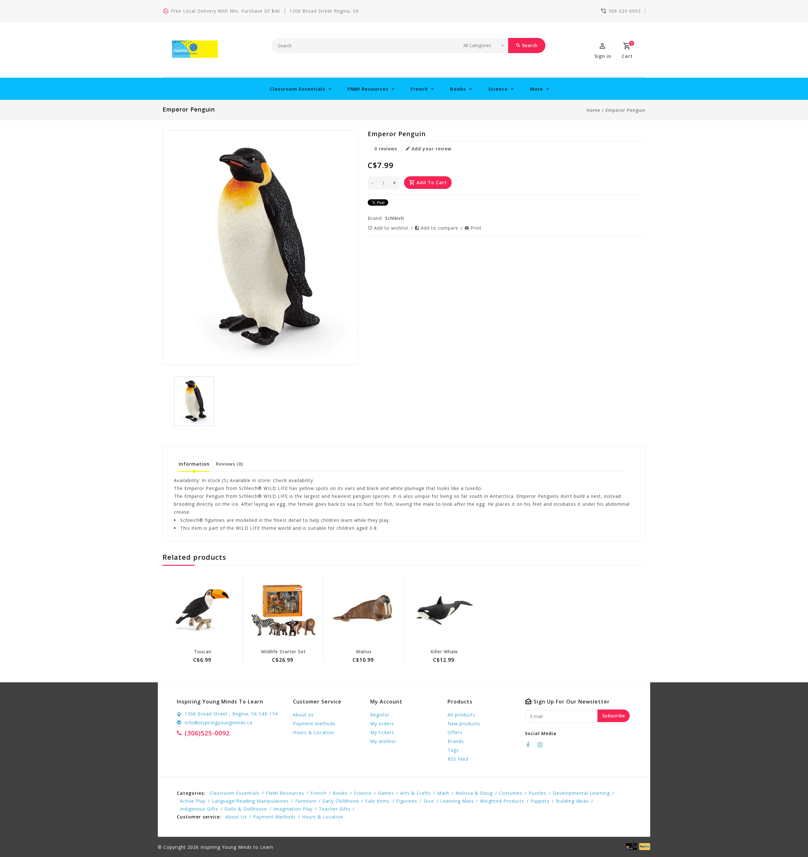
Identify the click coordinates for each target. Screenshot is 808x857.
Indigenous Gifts (199, 809)
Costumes (510, 793)
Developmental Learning (581, 793)
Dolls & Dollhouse (245, 809)
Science (498, 89)
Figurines (406, 801)
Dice (429, 801)
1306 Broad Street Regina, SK (324, 11)
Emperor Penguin (625, 110)
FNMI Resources (368, 89)
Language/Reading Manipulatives (250, 801)
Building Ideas (572, 801)
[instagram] (542, 745)
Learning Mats (457, 801)
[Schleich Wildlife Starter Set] (283, 610)
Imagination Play (292, 809)
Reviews (229, 464)
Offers (455, 732)
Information (194, 464)
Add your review (431, 149)
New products (464, 724)
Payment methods (314, 724)
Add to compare (440, 228)
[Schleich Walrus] (363, 610)
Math (443, 793)
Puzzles (537, 793)
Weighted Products (502, 801)
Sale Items (377, 801)
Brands (456, 741)
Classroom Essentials (297, 89)
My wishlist (383, 741)
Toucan (202, 652)
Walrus (364, 652)
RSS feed (458, 759)
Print (476, 228)
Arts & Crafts (415, 793)
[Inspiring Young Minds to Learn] (195, 49)
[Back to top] (789, 838)
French (419, 89)
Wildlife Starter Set (283, 652)
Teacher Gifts (334, 809)
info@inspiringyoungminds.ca (218, 723)
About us (303, 715)
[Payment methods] (643, 846)
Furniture (305, 801)
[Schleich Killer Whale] (444, 610)
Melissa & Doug (474, 793)
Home (593, 110)
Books (458, 89)
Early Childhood (341, 801)
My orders (382, 724)
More (536, 89)
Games (386, 793)
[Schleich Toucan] (202, 610)
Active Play (192, 801)
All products (461, 715)
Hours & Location (313, 732)
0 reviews (385, 149)
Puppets (540, 801)
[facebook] (530, 745)
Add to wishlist (392, 228)
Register (379, 715)
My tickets (382, 732)
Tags (453, 750)
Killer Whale (444, 652)
